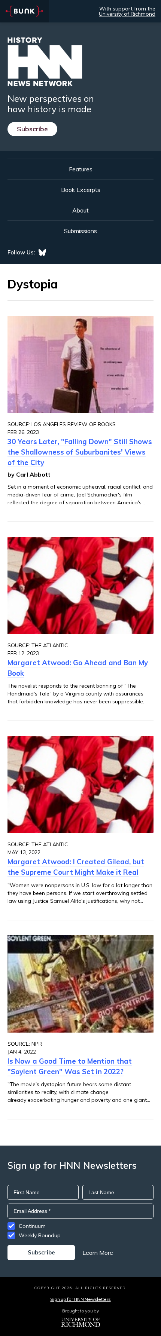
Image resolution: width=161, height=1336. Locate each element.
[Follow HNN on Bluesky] (42, 252)
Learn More (97, 1252)
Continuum (32, 1226)
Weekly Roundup (40, 1235)
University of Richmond (127, 13)
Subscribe (32, 129)
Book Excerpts (80, 189)
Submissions (80, 231)
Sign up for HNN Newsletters (80, 1299)
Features (80, 169)
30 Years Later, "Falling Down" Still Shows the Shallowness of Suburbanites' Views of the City (79, 452)
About (80, 210)
